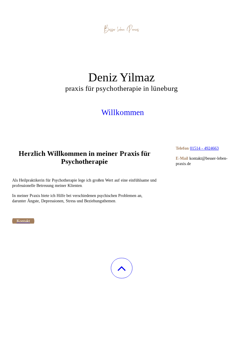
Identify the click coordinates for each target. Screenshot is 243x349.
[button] (121, 268)
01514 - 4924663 (204, 148)
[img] (121, 29)
